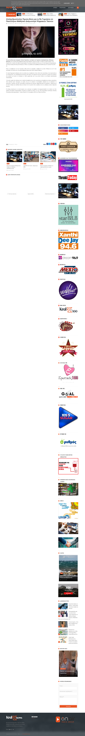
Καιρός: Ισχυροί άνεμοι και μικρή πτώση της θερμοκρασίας (68, 576)
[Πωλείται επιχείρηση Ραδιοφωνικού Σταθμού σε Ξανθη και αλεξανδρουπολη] (14, 167)
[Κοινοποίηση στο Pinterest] (53, 144)
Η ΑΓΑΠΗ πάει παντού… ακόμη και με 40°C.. (31, 166)
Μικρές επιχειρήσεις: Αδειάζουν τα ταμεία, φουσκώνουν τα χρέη (46, 166)
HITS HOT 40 (63, 668)
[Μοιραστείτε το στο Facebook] (47, 144)
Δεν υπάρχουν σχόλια (31, 23)
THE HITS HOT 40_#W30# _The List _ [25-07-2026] (68, 672)
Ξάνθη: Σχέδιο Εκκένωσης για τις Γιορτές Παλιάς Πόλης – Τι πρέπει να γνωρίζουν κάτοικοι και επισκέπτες (73, 640)
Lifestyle (66, 13)
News (24, 13)
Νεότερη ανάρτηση (12, 193)
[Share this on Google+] (51, 144)
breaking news (11, 14)
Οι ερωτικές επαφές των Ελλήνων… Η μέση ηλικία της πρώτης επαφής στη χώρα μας (73, 606)
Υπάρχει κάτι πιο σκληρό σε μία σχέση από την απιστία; (70, 15)
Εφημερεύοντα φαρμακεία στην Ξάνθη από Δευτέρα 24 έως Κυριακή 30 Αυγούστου (73, 632)
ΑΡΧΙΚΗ (55, 7)
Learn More (67, 3)
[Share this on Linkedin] (55, 144)
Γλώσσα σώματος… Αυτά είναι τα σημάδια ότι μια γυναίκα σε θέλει (73, 623)
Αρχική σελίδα (31, 193)
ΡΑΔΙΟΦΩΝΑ (63, 7)
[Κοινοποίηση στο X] (49, 144)
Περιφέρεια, (11, 144)
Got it (72, 3)
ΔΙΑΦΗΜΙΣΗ (71, 7)
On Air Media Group (26, 734)
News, (16, 144)
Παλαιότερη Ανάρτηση (49, 193)
